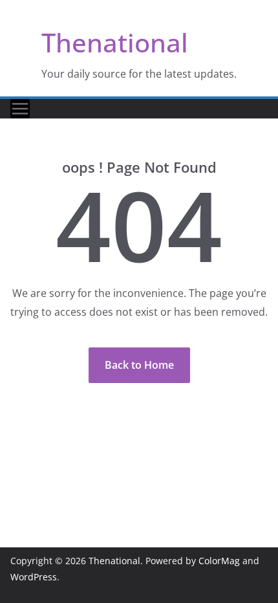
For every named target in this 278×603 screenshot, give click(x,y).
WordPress (33, 577)
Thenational (114, 42)
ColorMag (219, 560)
